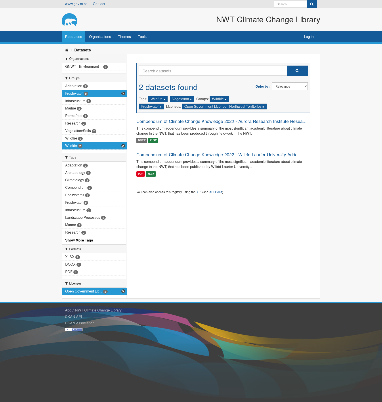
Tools (142, 36)
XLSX (153, 140)
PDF (140, 174)
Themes (124, 36)
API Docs (215, 192)
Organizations (100, 36)
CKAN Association (79, 322)
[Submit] (312, 4)
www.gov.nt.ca (76, 3)
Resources (73, 36)
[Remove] (164, 99)
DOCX (142, 140)
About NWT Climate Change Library (93, 310)
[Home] (67, 50)
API (199, 192)
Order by (262, 86)
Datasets (82, 50)
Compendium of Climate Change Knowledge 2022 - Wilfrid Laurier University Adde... (219, 154)
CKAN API (73, 316)
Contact (99, 3)
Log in (309, 36)
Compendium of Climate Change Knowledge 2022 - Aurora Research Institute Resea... (221, 121)
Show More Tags (79, 240)
